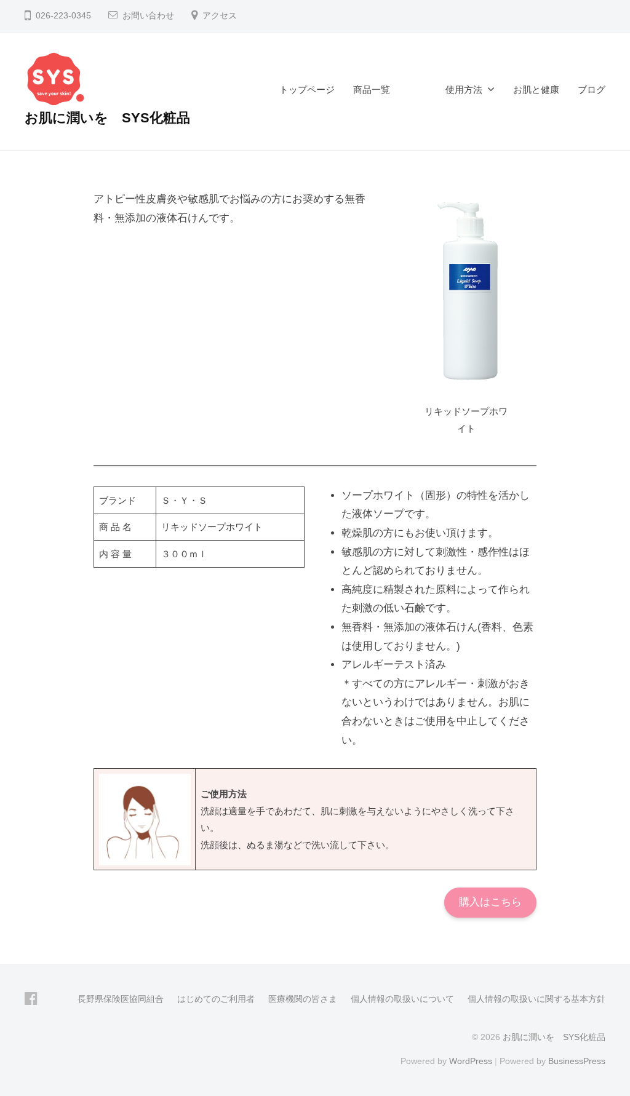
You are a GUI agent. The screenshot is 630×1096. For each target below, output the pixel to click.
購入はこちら (490, 902)
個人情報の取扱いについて (402, 999)
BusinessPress (576, 1061)
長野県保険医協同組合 (121, 999)
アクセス (219, 15)
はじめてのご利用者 (216, 999)
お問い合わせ (148, 15)
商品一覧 (390, 89)
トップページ (307, 89)
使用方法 (463, 89)
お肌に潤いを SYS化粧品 (107, 117)
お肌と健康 (536, 89)
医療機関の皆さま (302, 999)
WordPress (470, 1061)
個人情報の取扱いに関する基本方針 (536, 999)
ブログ (591, 89)
